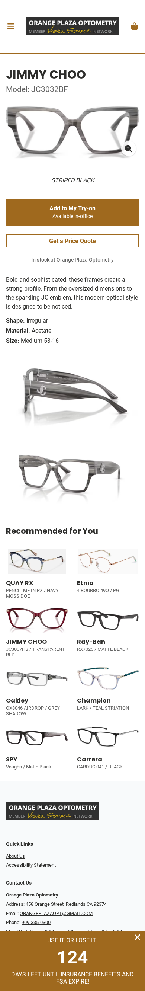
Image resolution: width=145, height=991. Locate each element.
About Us (15, 856)
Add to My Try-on (72, 212)
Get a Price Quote (72, 240)
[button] (10, 26)
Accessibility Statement (31, 865)
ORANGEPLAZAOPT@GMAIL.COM (56, 913)
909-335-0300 (36, 922)
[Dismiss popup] (137, 937)
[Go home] (72, 26)
